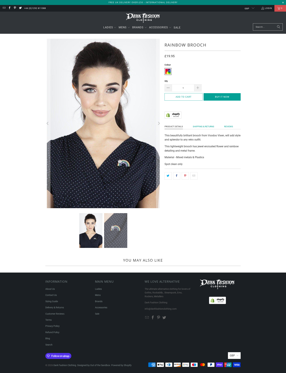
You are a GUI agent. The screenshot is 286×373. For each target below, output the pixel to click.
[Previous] (47, 123)
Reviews (228, 126)
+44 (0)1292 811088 (35, 8)
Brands (98, 301)
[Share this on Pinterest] (185, 176)
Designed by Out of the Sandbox (93, 365)
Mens (98, 295)
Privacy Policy (52, 326)
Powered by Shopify (121, 365)
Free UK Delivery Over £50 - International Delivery (143, 2)
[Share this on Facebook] (176, 176)
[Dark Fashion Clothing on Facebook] (9, 8)
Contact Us (51, 295)
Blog (47, 338)
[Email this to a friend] (193, 176)
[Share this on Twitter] (168, 176)
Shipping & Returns (203, 126)
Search (48, 344)
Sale (97, 313)
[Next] (158, 123)
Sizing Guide (51, 301)
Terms (48, 320)
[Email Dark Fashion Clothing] (3, 8)
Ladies (98, 289)
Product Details (174, 126)
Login (268, 8)
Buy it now (222, 96)
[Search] (278, 27)
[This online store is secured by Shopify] (173, 117)
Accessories (101, 307)
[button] (110, 27)
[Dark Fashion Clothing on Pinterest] (14, 8)
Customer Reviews (54, 313)
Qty (166, 81)
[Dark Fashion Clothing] (143, 18)
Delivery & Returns (54, 307)
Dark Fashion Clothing (64, 365)
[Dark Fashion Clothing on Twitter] (20, 8)
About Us (50, 289)
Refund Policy (52, 332)
